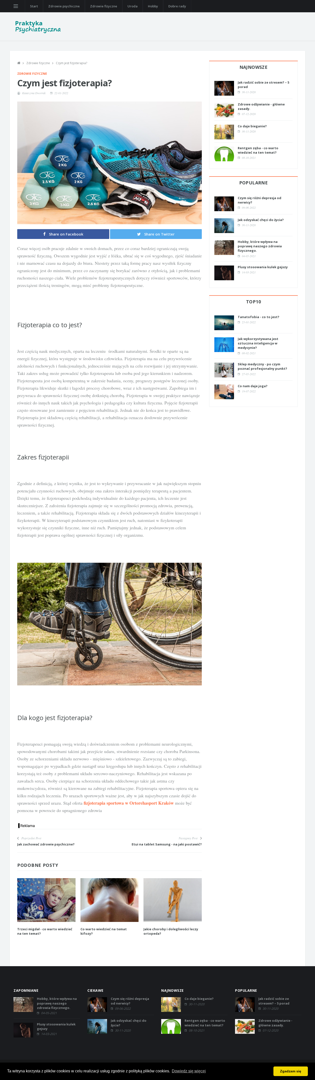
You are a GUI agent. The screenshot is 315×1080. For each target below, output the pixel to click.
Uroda (132, 6)
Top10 (253, 302)
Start (34, 6)
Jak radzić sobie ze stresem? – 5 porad (273, 1000)
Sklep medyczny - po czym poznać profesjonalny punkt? (262, 366)
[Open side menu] (16, 6)
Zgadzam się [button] (290, 1071)
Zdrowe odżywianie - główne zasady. (275, 1022)
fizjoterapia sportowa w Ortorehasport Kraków (129, 803)
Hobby (153, 6)
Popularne (253, 183)
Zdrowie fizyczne (103, 6)
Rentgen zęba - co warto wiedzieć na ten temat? (258, 150)
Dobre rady (177, 6)
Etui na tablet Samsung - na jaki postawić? (167, 844)
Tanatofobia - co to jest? (258, 317)
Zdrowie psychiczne (64, 6)
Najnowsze (253, 67)
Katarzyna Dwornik (34, 93)
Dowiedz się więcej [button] (189, 1071)
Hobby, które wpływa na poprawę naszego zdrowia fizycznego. (260, 246)
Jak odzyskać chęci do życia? (261, 220)
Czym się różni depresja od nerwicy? (130, 1000)
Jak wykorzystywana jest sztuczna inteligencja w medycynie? (258, 343)
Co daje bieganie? (252, 126)
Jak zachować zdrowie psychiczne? (46, 844)
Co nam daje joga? (253, 386)
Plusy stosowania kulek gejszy (263, 267)
